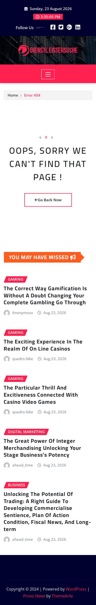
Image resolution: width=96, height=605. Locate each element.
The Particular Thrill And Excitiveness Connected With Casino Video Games (41, 394)
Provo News (34, 596)
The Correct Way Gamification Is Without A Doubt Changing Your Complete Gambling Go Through (45, 295)
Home (13, 95)
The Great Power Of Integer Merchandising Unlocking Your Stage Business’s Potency (42, 448)
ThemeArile (62, 596)
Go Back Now (50, 199)
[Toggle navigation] (48, 74)
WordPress (76, 589)
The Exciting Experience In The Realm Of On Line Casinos (43, 345)
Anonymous (22, 312)
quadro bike (22, 358)
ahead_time (22, 465)
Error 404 (32, 95)
